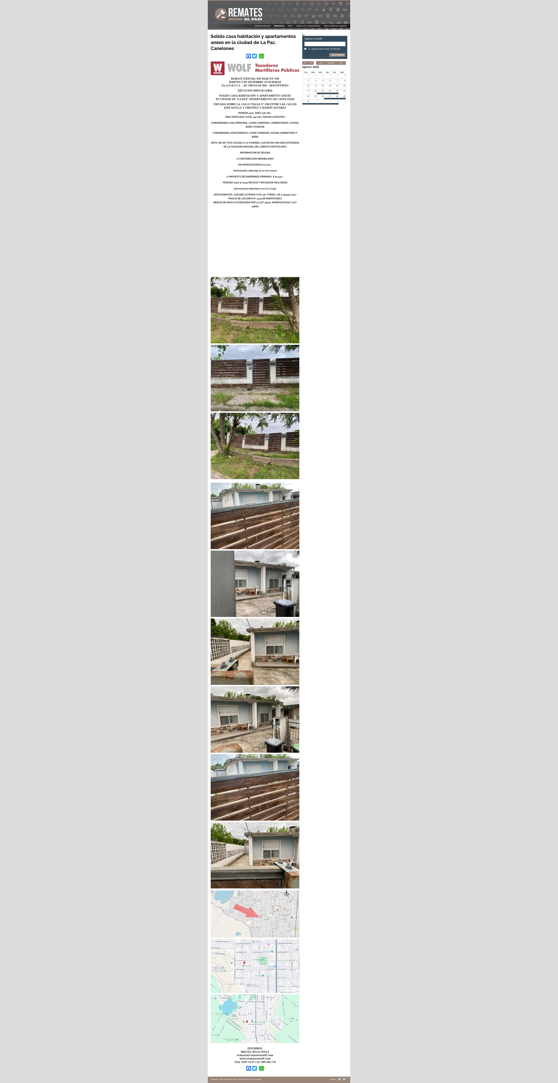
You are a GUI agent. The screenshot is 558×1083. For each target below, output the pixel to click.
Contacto (333, 1079)
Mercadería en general (335, 26)
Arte (290, 26)
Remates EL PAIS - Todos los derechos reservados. (243, 1079)
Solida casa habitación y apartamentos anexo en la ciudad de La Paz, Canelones (253, 42)
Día (340, 63)
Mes (321, 63)
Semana (331, 63)
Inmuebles (279, 26)
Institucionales (263, 26)
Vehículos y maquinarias (308, 26)
